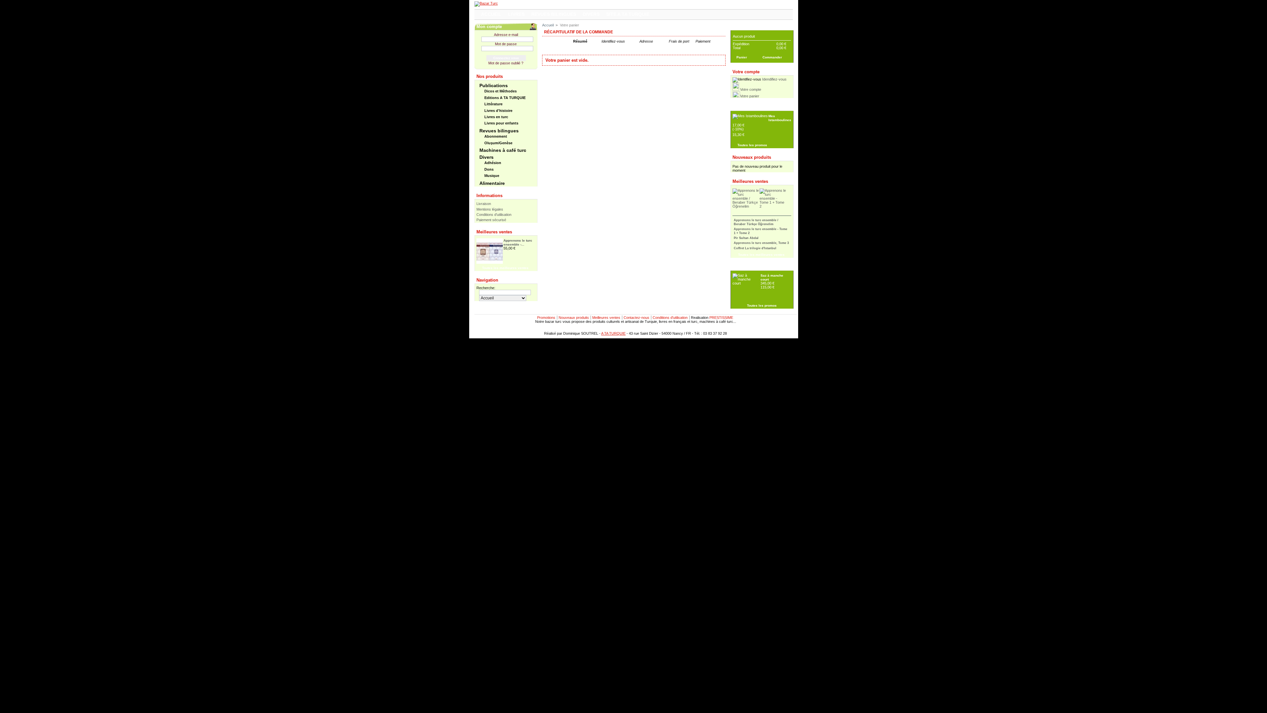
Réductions (744, 107)
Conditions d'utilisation (493, 215)
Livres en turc (496, 117)
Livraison (483, 204)
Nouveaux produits (751, 157)
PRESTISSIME (721, 318)
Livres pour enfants (501, 123)
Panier (739, 26)
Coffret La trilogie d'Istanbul (755, 248)
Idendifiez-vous (774, 79)
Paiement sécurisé (491, 220)
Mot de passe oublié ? (505, 63)
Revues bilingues (499, 130)
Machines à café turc (502, 150)
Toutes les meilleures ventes (505, 268)
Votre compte (750, 89)
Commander (772, 57)
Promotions (546, 318)
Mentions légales (489, 209)
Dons (489, 169)
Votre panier (749, 96)
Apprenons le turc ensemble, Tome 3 (761, 243)
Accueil (548, 25)
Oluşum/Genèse (498, 143)
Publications (493, 85)
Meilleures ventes (494, 231)
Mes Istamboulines (779, 118)
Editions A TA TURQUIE (505, 98)
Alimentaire (492, 183)
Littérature (493, 104)
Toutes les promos (752, 145)
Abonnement (495, 136)
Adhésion (492, 163)
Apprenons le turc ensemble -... (518, 242)
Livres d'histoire (498, 111)
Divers (486, 157)
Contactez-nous (636, 318)
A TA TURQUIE (613, 333)
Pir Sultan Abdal (746, 238)
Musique (491, 176)
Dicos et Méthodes (500, 91)
